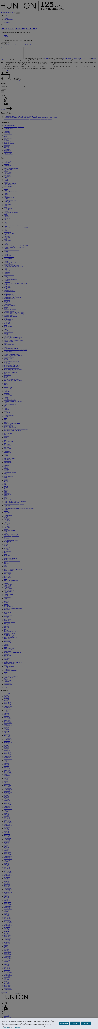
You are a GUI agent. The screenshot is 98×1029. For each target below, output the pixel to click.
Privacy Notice (18, 1027)
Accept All (86, 1023)
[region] (49, 1023)
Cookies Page (6, 1027)
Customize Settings (64, 1023)
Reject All (75, 1023)
